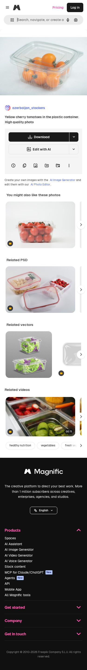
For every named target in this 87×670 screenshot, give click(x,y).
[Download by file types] (73, 137)
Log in (75, 7)
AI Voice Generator (18, 561)
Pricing (58, 7)
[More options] (69, 165)
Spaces (10, 538)
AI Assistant (13, 544)
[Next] (81, 225)
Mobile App (13, 589)
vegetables (48, 445)
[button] (43, 510)
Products (12, 530)
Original (29, 40)
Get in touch (15, 633)
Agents (14, 578)
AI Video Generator (19, 555)
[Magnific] (43, 472)
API (7, 583)
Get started (15, 607)
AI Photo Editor (40, 184)
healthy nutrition (20, 445)
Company (13, 620)
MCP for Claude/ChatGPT (28, 572)
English (43, 510)
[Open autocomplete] (10, 20)
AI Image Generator (62, 180)
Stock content (15, 566)
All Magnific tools (17, 595)
